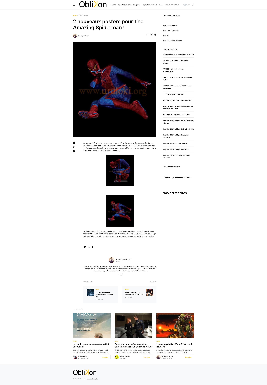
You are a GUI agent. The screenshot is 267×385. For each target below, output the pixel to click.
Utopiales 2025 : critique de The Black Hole (178, 129)
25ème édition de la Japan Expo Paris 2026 (178, 54)
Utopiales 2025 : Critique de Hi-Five (175, 143)
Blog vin (166, 35)
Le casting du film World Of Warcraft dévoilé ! (174, 345)
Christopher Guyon (83, 36)
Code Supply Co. (93, 379)
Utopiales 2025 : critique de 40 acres (176, 149)
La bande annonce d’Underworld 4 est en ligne (104, 294)
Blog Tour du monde (171, 30)
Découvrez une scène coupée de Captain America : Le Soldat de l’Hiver (133, 345)
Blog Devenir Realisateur (172, 40)
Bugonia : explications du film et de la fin (177, 100)
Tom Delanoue (82, 356)
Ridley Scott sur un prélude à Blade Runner (134, 293)
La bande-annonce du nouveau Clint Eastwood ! (91, 345)
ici (119, 150)
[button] (74, 5)
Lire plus (105, 357)
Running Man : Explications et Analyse (176, 114)
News (74, 15)
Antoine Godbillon (125, 356)
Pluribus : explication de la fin (173, 94)
